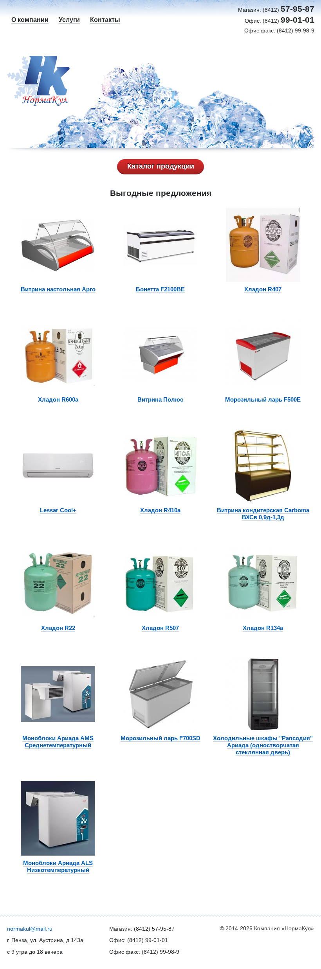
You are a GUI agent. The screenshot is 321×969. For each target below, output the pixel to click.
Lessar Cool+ (58, 510)
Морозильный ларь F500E (263, 399)
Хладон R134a (263, 627)
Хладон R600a (58, 399)
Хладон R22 (58, 627)
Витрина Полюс (160, 399)
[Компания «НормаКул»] (45, 81)
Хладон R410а (160, 510)
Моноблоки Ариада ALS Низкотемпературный (58, 866)
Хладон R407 (262, 289)
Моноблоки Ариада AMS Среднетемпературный (58, 741)
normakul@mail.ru (29, 929)
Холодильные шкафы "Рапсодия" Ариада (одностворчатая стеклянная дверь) (263, 745)
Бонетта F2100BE (160, 289)
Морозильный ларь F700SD (160, 738)
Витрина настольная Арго (58, 289)
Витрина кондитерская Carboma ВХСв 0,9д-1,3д (263, 513)
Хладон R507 (160, 627)
